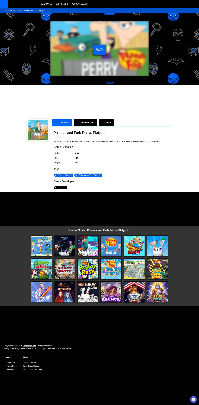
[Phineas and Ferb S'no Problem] (41, 292)
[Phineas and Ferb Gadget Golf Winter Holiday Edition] (157, 246)
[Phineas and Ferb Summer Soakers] (111, 269)
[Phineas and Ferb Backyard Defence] (41, 269)
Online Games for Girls (32, 370)
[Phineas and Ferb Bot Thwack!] (88, 246)
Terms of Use (11, 370)
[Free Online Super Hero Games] (2, 10)
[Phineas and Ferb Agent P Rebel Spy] (64, 246)
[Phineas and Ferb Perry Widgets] (41, 246)
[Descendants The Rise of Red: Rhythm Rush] (64, 292)
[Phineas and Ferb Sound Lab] (111, 246)
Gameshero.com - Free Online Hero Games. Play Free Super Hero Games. (22, 4)
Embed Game (87, 122)
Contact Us (10, 362)
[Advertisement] (99, 102)
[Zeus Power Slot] (157, 292)
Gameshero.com (29, 346)
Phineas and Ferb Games (89, 175)
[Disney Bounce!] (111, 292)
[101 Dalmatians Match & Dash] (88, 292)
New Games (46, 4)
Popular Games (80, 4)
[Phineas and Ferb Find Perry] (157, 269)
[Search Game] (195, 4)
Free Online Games (31, 366)
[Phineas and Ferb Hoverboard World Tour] (134, 246)
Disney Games (65, 175)
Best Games (62, 4)
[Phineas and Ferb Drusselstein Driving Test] (134, 269)
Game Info (64, 122)
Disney (61, 188)
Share (108, 122)
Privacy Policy (11, 366)
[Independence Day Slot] (134, 292)
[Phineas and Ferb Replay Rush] (88, 269)
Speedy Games (29, 362)
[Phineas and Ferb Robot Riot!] (64, 269)
